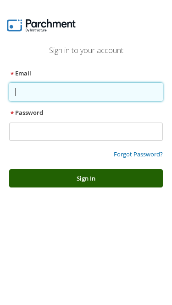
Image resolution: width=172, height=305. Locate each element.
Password (29, 112)
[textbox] (85, 92)
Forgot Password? (138, 154)
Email (23, 73)
